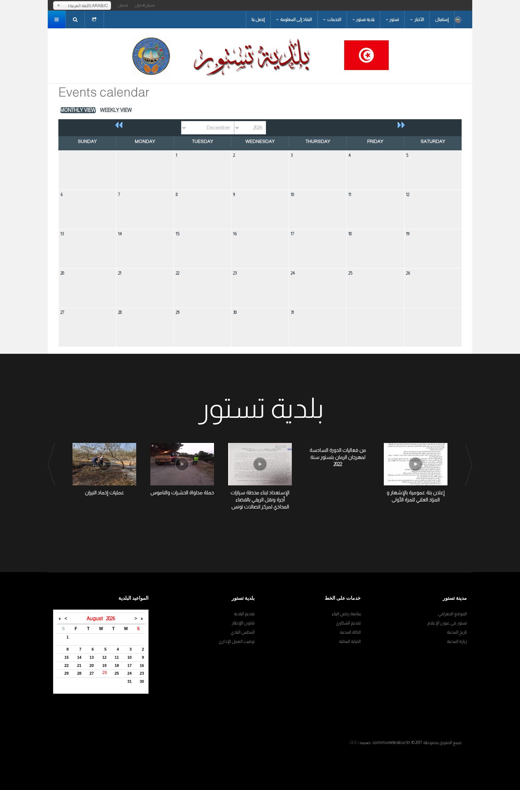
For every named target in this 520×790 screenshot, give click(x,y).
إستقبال (442, 19)
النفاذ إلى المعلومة (295, 19)
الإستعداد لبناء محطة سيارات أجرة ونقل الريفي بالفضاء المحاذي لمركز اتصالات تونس (260, 499)
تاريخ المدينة (457, 632)
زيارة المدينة (457, 641)
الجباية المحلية (350, 641)
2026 (110, 618)
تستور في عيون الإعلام (447, 623)
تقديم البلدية (244, 613)
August (96, 618)
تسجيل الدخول (145, 5)
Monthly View (78, 110)
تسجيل (123, 5)
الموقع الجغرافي (452, 613)
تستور (394, 19)
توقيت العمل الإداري (237, 641)
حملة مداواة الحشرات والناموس (182, 492)
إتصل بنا (258, 19)
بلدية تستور (365, 19)
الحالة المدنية (350, 632)
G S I (354, 742)
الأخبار (419, 19)
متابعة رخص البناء (346, 613)
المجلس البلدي (243, 632)
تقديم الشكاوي (348, 623)
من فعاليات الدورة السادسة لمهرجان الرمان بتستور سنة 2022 (338, 457)
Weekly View (116, 110)
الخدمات (334, 19)
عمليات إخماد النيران (104, 492)
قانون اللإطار (243, 623)
